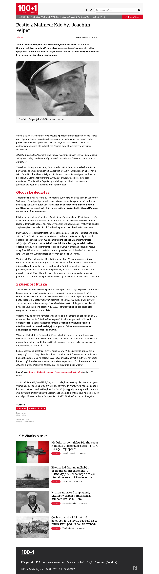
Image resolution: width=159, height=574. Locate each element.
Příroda (35, 16)
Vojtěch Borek (68, 528)
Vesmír (45, 16)
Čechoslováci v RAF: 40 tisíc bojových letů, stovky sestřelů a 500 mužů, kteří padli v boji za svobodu (74, 521)
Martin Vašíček (82, 37)
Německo (21, 408)
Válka (55, 16)
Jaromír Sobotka (69, 503)
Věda (63, 16)
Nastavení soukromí (53, 562)
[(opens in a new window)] (86, 10)
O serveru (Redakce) (106, 562)
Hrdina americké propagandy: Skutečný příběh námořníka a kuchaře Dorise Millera (71, 496)
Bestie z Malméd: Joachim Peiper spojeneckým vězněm (55, 372)
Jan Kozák (66, 481)
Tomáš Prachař (68, 453)
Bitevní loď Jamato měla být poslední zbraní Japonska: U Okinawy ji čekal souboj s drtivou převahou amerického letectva (73, 472)
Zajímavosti (83, 16)
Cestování (99, 16)
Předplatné (132, 16)
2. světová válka (37, 408)
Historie (24, 16)
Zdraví (71, 16)
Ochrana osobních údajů (79, 562)
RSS (37, 562)
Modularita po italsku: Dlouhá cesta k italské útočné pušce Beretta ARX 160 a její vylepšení (74, 446)
